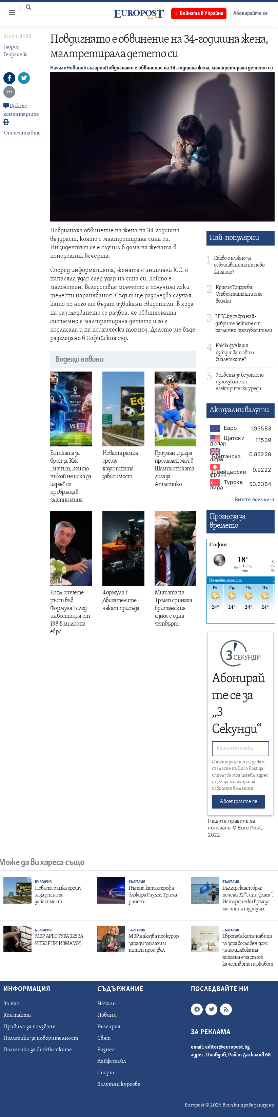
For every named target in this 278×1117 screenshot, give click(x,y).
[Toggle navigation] (9, 12)
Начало (58, 68)
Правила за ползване (29, 1027)
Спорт (105, 1073)
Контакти (17, 1015)
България (94, 68)
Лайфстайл (111, 1061)
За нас (11, 1004)
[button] (28, 7)
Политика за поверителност (40, 1038)
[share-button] (9, 78)
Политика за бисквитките (37, 1050)
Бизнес (106, 1050)
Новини (74, 68)
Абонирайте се (238, 801)
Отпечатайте (22, 133)
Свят (104, 1038)
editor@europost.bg (227, 1047)
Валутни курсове (119, 1084)
